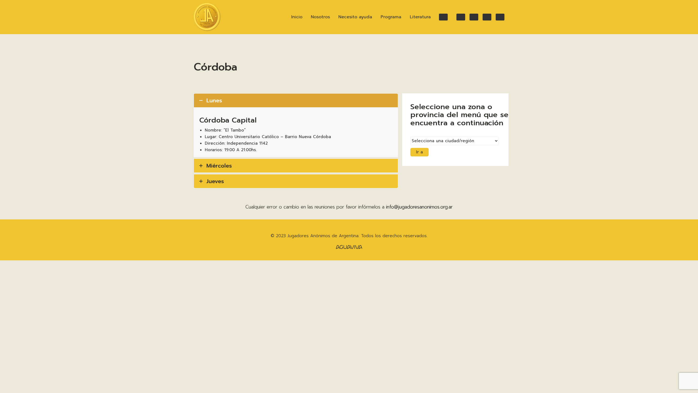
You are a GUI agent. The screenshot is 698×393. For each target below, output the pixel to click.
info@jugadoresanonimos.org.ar (419, 206)
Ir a (419, 152)
